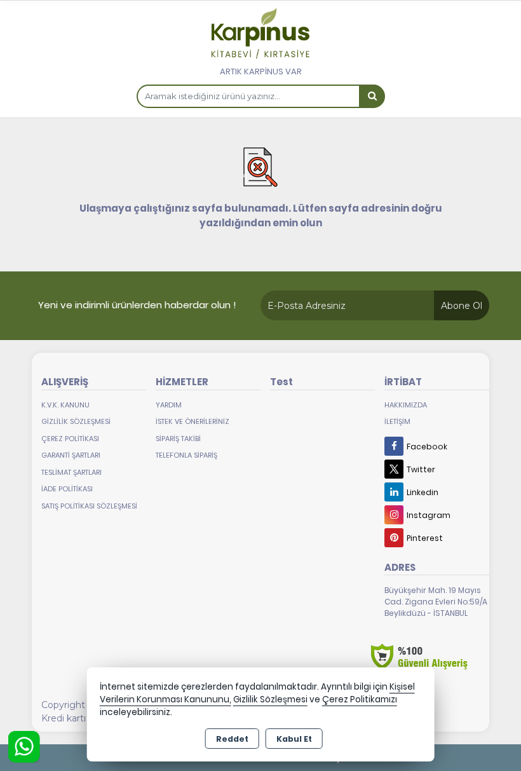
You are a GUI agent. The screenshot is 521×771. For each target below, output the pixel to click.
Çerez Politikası (70, 438)
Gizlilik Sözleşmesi (76, 421)
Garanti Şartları (70, 455)
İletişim (397, 421)
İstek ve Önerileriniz (192, 421)
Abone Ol (461, 305)
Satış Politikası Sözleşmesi (89, 506)
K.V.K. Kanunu (65, 405)
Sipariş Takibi (178, 438)
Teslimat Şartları (71, 472)
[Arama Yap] (371, 96)
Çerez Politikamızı (359, 699)
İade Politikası (67, 489)
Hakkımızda (405, 405)
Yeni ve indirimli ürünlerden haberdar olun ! (137, 304)
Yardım (169, 405)
